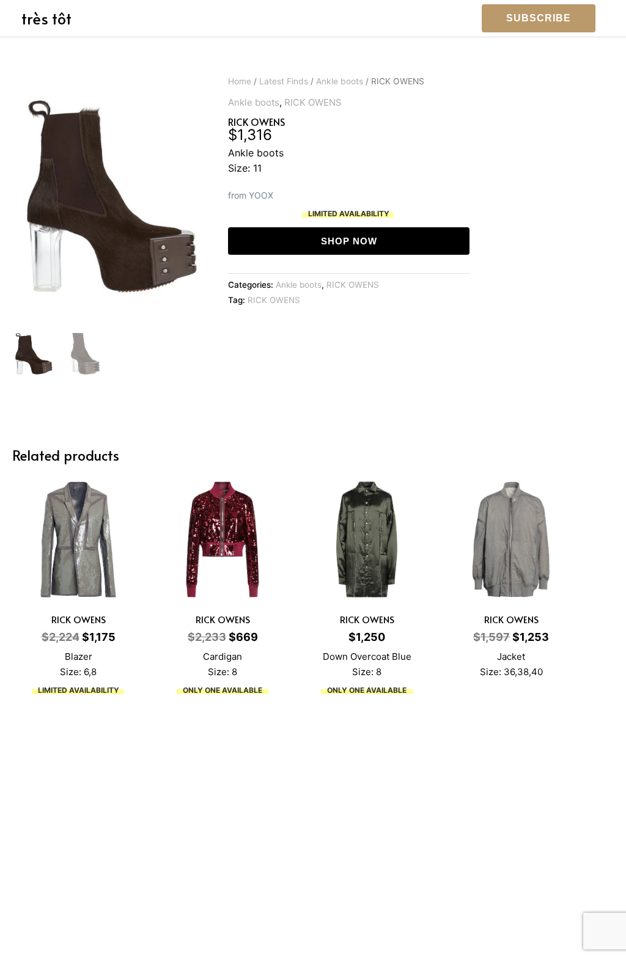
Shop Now (349, 241)
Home (239, 81)
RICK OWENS (313, 102)
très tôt (46, 18)
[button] (538, 18)
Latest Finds (283, 81)
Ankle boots (339, 81)
